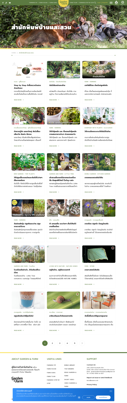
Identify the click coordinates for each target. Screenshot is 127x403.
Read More (17, 100)
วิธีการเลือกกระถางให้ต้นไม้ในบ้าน (97, 131)
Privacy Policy (92, 385)
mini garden (18, 174)
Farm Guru (53, 3)
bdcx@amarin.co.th (92, 380)
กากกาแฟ (59, 312)
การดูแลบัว (88, 220)
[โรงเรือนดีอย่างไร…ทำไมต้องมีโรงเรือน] (28, 254)
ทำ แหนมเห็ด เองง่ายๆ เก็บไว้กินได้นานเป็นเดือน (62, 225)
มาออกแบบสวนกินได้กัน (94, 177)
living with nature (57, 266)
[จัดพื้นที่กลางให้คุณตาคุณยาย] (98, 300)
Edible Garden (90, 174)
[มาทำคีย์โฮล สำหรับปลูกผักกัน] (98, 69)
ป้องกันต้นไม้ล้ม (61, 82)
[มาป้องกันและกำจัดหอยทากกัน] (63, 300)
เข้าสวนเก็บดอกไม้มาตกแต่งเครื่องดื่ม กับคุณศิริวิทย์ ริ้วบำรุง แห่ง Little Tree (62, 180)
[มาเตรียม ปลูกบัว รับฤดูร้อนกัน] (98, 208)
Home (14, 53)
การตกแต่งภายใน (101, 312)
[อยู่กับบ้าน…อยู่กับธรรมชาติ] (63, 254)
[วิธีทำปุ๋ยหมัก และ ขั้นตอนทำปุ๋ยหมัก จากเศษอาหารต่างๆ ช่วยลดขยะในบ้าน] (63, 115)
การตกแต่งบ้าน (89, 312)
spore (92, 266)
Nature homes (72, 266)
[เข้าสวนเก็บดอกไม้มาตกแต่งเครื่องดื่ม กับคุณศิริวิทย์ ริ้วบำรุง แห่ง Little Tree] (63, 162)
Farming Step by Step (86, 3)
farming (93, 82)
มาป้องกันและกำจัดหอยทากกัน (61, 315)
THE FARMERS (69, 369)
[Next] (82, 343)
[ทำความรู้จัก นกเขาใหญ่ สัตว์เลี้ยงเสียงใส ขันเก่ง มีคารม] (28, 115)
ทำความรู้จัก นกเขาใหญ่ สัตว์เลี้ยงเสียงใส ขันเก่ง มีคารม (27, 133)
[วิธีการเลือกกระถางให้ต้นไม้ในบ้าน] (98, 115)
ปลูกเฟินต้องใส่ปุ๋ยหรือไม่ (23, 315)
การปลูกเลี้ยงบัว (98, 220)
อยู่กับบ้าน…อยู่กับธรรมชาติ (59, 269)
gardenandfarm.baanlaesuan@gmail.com (103, 371)
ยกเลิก (88, 397)
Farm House (43, 3)
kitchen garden (104, 174)
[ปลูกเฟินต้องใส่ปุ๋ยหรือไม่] (28, 300)
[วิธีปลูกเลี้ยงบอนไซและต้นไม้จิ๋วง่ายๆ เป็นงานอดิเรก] (28, 162)
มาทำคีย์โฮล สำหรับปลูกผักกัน (96, 85)
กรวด (15, 82)
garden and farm (56, 174)
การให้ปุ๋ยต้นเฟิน (28, 312)
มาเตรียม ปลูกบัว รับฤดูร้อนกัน (96, 223)
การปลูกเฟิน (18, 312)
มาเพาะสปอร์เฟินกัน (92, 269)
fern (86, 266)
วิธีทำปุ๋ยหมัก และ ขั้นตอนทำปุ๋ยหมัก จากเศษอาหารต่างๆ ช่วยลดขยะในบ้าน (62, 134)
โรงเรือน (32, 266)
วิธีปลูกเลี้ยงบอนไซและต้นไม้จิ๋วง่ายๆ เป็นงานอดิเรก (28, 179)
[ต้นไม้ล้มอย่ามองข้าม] (63, 69)
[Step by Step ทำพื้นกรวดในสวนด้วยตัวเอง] (28, 69)
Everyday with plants (93, 128)
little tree (69, 174)
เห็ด (50, 220)
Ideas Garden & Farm (70, 374)
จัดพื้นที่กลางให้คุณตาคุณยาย (96, 315)
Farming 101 (33, 3)
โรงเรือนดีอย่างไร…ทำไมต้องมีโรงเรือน (27, 271)
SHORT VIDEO (69, 379)
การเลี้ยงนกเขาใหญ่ (20, 128)
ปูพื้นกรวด (22, 82)
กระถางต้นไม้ (108, 128)
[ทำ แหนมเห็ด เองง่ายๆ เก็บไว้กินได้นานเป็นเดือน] (63, 208)
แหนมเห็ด (56, 220)
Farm (86, 82)
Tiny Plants (30, 174)
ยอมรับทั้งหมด (103, 397)
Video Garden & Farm (70, 384)
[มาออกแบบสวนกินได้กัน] (98, 162)
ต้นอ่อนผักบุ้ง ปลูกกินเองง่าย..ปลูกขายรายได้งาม (27, 225)
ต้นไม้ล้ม (52, 82)
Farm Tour (73, 3)
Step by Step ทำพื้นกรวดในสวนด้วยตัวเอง (27, 86)
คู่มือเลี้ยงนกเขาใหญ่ (34, 128)
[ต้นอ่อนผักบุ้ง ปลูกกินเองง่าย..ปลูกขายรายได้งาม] (28, 208)
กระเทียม (52, 312)
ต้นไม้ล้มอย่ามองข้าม (57, 85)
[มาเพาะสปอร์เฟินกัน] (98, 254)
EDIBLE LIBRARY (69, 365)
